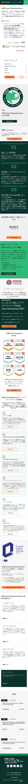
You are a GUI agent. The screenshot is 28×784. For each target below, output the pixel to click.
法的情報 (12, 758)
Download (21, 77)
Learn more (10, 426)
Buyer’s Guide (14, 138)
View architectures (9, 326)
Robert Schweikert (7, 748)
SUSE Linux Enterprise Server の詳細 (13, 587)
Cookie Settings (14, 777)
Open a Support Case (16, 772)
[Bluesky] (21, 766)
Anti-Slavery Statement (10, 760)
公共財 (21, 201)
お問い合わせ (20, 761)
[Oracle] (20, 50)
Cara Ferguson (6, 709)
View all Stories (14, 237)
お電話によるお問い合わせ (11, 762)
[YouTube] (8, 766)
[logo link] (4, 2)
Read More (21, 709)
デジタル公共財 (12, 35)
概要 (18, 760)
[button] (14, 2)
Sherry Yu (5, 729)
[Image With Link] (23, 43)
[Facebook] (11, 766)
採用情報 (7, 758)
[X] (14, 766)
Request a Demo (9, 77)
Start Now (5, 683)
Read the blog (9, 121)
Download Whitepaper (9, 273)
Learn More (14, 390)
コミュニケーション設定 (10, 761)
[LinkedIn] (18, 766)
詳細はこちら (6, 618)
